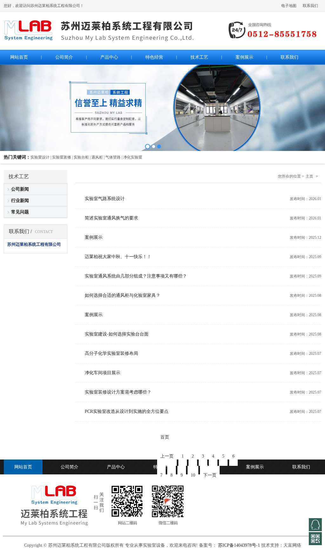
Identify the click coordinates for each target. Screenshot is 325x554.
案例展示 (94, 237)
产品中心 (116, 467)
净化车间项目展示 (102, 372)
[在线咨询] (315, 524)
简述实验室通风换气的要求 (111, 218)
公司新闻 (20, 189)
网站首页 (23, 467)
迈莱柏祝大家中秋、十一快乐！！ (118, 256)
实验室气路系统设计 (105, 198)
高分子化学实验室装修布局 (111, 353)
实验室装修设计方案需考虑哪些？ (118, 392)
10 (193, 475)
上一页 (167, 456)
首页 (164, 437)
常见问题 (20, 212)
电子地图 (288, 5)
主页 (309, 176)
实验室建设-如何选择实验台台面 (117, 334)
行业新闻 (20, 200)
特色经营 (162, 467)
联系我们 (310, 5)
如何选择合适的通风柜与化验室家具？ (122, 295)
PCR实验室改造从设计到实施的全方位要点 (127, 411)
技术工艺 (208, 467)
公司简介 (69, 467)
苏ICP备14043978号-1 (239, 545)
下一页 (209, 475)
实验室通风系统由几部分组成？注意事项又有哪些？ (136, 276)
